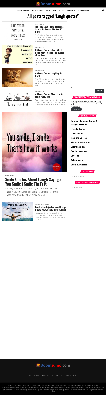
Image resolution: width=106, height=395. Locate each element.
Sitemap (36, 375)
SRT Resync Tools (83, 10)
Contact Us (45, 375)
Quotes (61, 10)
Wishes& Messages (23, 10)
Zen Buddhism (70, 10)
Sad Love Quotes (79, 151)
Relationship (77, 160)
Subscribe (76, 109)
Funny (54, 10)
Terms (75, 375)
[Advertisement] (86, 52)
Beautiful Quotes (79, 164)
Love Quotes (77, 133)
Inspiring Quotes (79, 138)
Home (30, 375)
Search (73, 88)
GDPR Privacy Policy (57, 375)
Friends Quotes (78, 129)
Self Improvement (37, 10)
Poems (48, 10)
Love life (75, 156)
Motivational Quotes (80, 142)
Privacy (68, 375)
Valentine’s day (78, 147)
